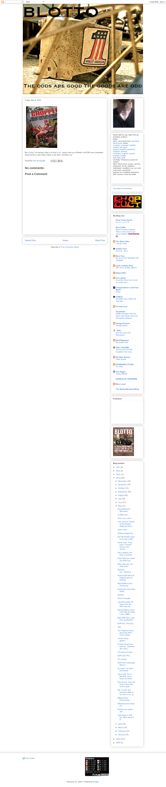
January (121, 734)
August (121, 495)
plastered (131, 149)
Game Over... (123, 530)
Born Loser (121, 384)
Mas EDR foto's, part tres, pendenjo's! (126, 619)
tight (118, 158)
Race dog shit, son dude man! (125, 565)
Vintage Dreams (123, 323)
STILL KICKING (122, 347)
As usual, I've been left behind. (125, 669)
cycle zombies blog (124, 266)
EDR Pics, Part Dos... (126, 623)
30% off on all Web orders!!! (126, 268)
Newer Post (30, 240)
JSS (119, 627)
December (122, 481)
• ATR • (119, 331)
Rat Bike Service (123, 357)
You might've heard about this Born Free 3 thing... (125, 632)
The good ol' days (125, 652)
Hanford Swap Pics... (126, 533)
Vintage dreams (122, 325)
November (122, 484)
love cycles (121, 278)
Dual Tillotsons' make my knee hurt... (126, 559)
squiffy (123, 156)
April (120, 724)
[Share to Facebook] (59, 161)
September (123, 492)
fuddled (132, 145)
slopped (116, 151)
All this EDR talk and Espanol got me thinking (126, 577)
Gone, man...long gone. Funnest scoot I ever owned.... (125, 545)
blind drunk (117, 143)
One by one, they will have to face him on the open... (126, 684)
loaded (116, 147)
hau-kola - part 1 (122, 251)
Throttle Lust (121, 306)
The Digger (121, 372)
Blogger (96, 782)
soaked (125, 153)
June (120, 502)
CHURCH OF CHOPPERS (126, 379)
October (121, 488)
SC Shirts (119, 367)
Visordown (120, 312)
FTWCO (119, 297)
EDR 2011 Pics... (124, 656)
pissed (115, 149)
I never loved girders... (123, 639)
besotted (135, 141)
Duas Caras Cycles (124, 220)
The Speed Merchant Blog (127, 389)
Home (65, 240)
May (120, 506)
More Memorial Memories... (124, 510)
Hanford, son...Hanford (124, 571)
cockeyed (124, 145)
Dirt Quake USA (122, 342)
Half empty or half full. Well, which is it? (126, 717)
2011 (118, 478)
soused (132, 153)
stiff (114, 158)
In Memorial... (123, 515)
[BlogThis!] (54, 161)
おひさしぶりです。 (123, 222)
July (120, 499)
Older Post (100, 240)
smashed (117, 153)
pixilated (122, 149)
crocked (116, 145)
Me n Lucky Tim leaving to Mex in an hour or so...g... (126, 692)
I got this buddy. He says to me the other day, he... (125, 604)
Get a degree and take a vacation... (126, 554)
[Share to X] (56, 161)
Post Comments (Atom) (70, 247)
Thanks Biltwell (121, 374)
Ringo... (119, 292)
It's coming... (123, 659)
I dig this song (121, 244)
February (122, 731)
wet (123, 158)
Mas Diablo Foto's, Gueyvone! (125, 584)
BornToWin (121, 227)
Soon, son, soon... (125, 518)
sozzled (116, 156)
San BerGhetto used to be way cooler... (126, 538)
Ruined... (121, 595)
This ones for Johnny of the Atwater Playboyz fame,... (126, 524)
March (121, 727)
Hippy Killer (121, 273)
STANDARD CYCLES (125, 364)
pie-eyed (123, 147)
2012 (118, 474)
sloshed (124, 151)
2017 (118, 467)
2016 (118, 471)
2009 (118, 743)
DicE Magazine (122, 340)
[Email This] (51, 161)
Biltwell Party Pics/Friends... (124, 699)
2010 (118, 739)
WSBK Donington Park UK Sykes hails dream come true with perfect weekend (127, 316)
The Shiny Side (122, 241)
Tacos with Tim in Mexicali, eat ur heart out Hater (125, 676)
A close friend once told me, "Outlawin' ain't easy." (126, 646)
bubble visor (121, 249)
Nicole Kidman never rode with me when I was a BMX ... (126, 612)
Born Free (120, 256)
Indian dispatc (121, 359)
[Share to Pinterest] (61, 161)
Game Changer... (125, 598)
